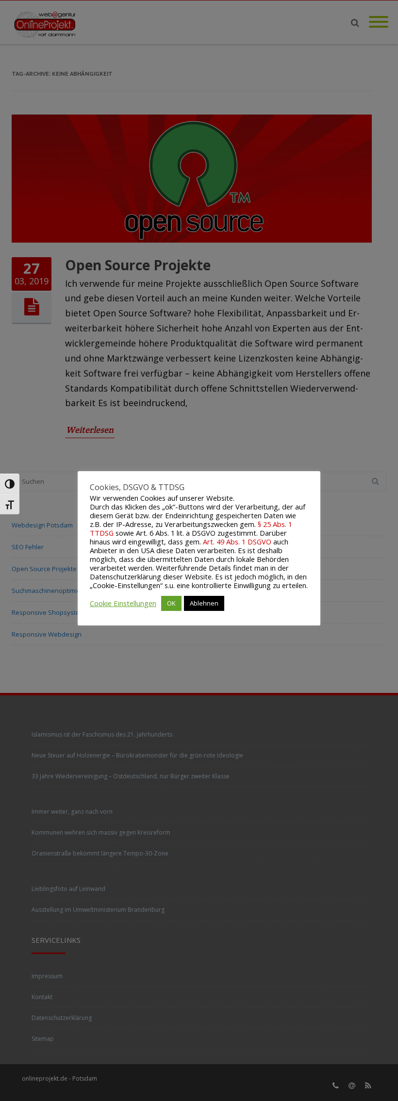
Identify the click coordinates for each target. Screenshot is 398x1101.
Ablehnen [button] (204, 603)
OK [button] (171, 603)
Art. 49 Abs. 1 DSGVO (237, 541)
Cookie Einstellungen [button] (123, 603)
